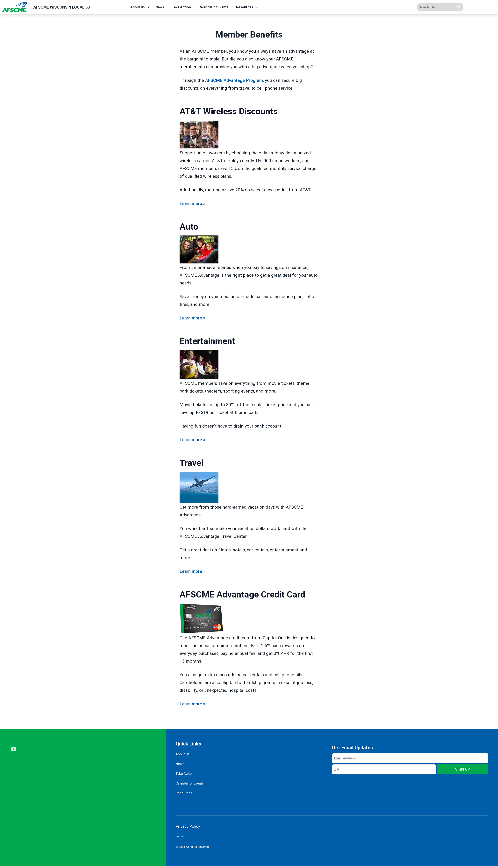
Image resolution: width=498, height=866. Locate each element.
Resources (244, 7)
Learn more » (192, 203)
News (159, 7)
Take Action (181, 7)
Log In (180, 836)
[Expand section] (149, 7)
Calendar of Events (213, 7)
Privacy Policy (188, 826)
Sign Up (462, 769)
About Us (137, 7)
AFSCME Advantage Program (234, 80)
